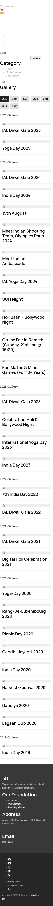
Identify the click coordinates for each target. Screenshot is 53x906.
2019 (14, 106)
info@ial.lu (13, 20)
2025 (4, 99)
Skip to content (7, 6)
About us (12, 800)
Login (2, 13)
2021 (45, 99)
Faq (9, 889)
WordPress (35, 895)
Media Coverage (13, 72)
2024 (14, 99)
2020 (4, 106)
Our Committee (15, 804)
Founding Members (17, 807)
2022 (35, 99)
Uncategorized (12, 75)
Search (3, 53)
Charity (9, 68)
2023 (25, 99)
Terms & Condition (15, 885)
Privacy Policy (14, 881)
